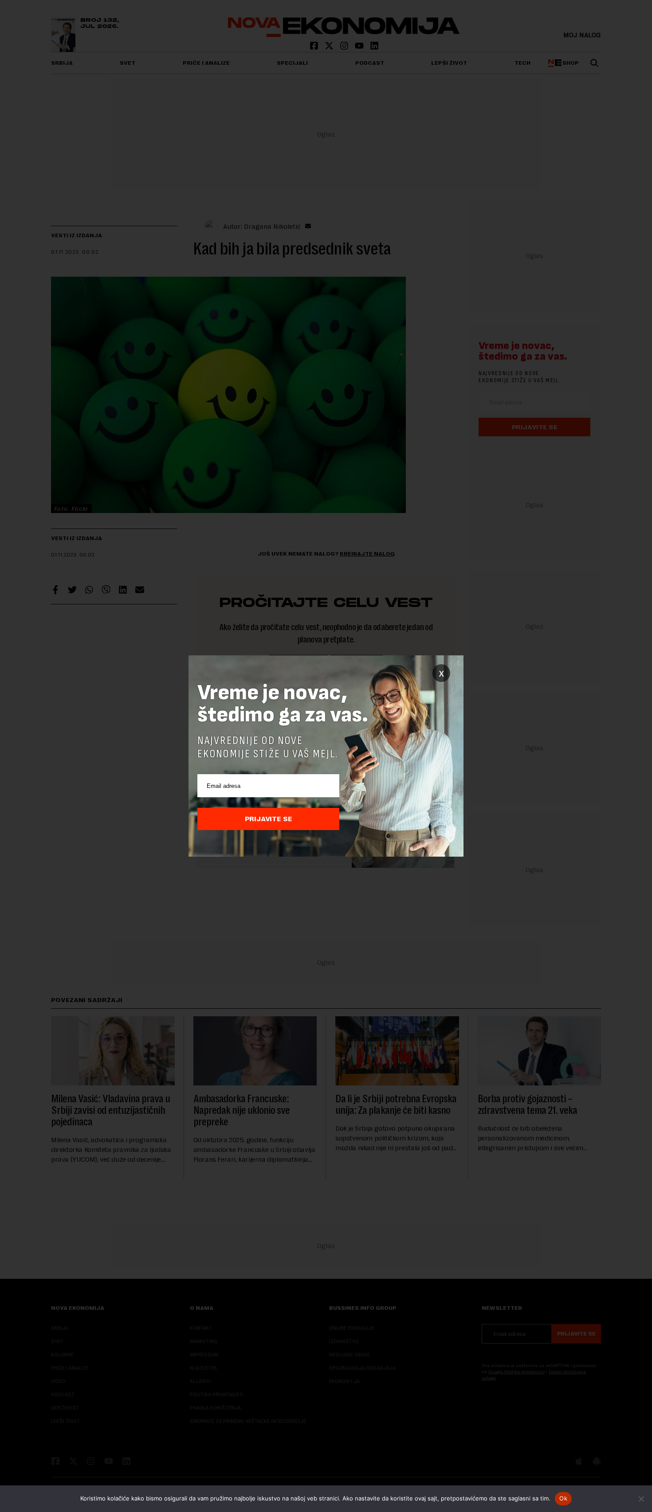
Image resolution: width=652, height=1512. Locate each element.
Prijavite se (268, 819)
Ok (563, 1498)
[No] (640, 1498)
